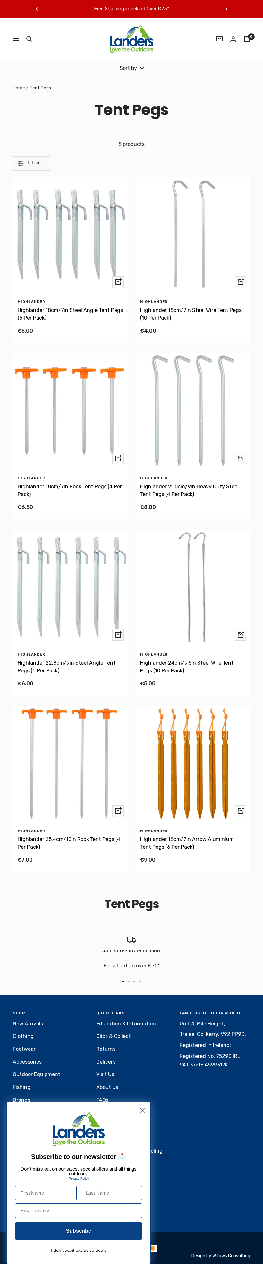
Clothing (23, 1036)
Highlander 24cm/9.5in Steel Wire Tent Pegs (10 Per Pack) (186, 667)
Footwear (24, 1049)
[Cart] (247, 39)
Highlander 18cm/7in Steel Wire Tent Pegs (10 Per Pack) (191, 314)
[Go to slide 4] (140, 981)
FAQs (102, 1100)
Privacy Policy (79, 1178)
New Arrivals (28, 1024)
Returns (105, 1049)
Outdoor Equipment (36, 1074)
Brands (21, 1100)
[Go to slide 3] (134, 981)
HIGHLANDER (31, 302)
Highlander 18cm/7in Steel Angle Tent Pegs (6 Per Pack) (70, 314)
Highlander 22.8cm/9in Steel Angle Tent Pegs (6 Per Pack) (66, 667)
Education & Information (126, 1024)
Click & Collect (113, 1036)
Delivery (106, 1062)
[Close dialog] (142, 1110)
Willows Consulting (231, 1256)
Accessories (27, 1062)
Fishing (21, 1087)
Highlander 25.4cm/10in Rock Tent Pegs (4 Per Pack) (69, 843)
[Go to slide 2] (129, 981)
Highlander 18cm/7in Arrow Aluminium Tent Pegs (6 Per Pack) (187, 843)
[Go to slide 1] (123, 981)
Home (19, 88)
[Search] (29, 39)
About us (107, 1087)
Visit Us (105, 1074)
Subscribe (78, 1231)
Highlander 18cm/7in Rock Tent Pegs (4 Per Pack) (70, 490)
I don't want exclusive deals (78, 1250)
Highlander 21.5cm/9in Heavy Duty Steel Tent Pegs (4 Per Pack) (189, 490)
